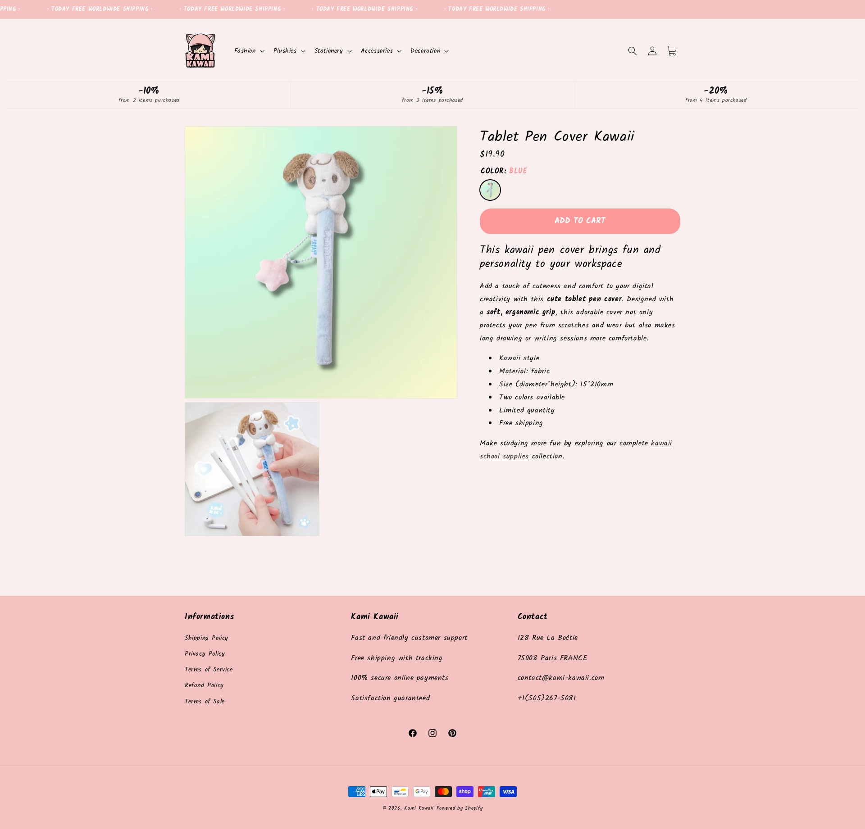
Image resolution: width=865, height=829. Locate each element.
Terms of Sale (205, 702)
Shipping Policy (206, 638)
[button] (248, 50)
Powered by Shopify (460, 808)
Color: (504, 171)
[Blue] (490, 190)
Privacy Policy (205, 654)
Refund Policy (204, 685)
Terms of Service (209, 670)
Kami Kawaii (419, 808)
